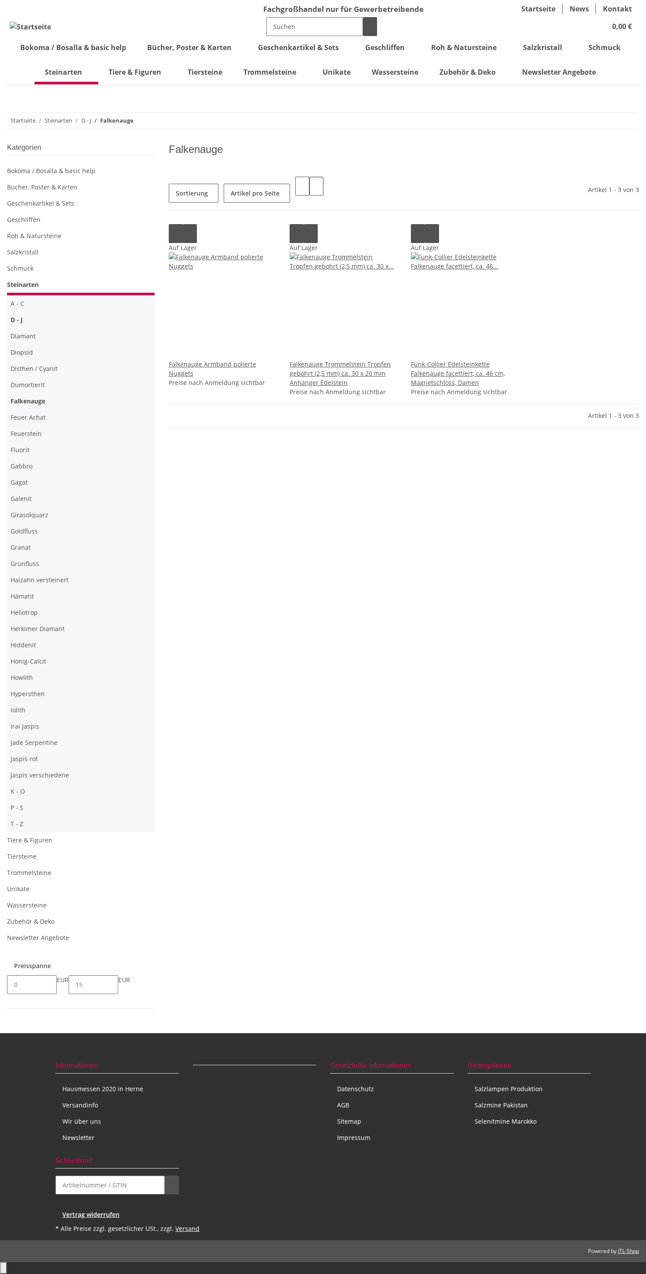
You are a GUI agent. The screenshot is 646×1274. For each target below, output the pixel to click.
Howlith (22, 677)
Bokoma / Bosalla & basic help (51, 171)
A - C (17, 303)
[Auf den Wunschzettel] (190, 233)
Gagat (19, 482)
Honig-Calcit (28, 661)
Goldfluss (24, 531)
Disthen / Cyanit (34, 368)
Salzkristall (23, 252)
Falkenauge (28, 401)
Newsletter (78, 1137)
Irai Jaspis (25, 726)
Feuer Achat (28, 417)
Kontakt (617, 9)
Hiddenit (23, 645)
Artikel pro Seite (255, 193)
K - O (18, 791)
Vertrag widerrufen (91, 1214)
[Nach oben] (3, 1268)
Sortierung (192, 193)
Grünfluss (25, 563)
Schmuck (20, 268)
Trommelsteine (29, 872)
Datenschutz (355, 1089)
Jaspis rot (24, 759)
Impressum (353, 1137)
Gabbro (22, 466)
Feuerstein (26, 433)
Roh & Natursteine (34, 236)
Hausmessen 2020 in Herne (102, 1089)
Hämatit (22, 596)
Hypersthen (28, 694)
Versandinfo (80, 1105)
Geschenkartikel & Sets (40, 203)
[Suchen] (370, 26)
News (579, 9)
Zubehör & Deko (30, 921)
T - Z (17, 824)
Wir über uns (81, 1121)
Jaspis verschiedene (40, 775)
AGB (343, 1105)
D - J (17, 320)
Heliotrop (24, 612)
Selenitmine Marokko (506, 1121)
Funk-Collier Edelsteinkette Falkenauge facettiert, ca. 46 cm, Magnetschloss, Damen (458, 373)
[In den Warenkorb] (172, 1185)
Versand (187, 1228)
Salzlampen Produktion (509, 1089)
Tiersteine (21, 856)
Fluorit (20, 450)
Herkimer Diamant (38, 628)
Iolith (18, 710)
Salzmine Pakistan (501, 1105)
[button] (582, 26)
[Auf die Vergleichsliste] (176, 233)
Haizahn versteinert (40, 580)
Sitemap (349, 1121)
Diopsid (22, 352)
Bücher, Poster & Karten (42, 187)
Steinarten (23, 284)
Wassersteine (27, 905)
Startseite (538, 9)
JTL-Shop (628, 1251)
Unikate (18, 889)
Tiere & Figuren (29, 840)
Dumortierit (28, 385)
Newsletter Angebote (38, 937)
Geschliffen (23, 219)
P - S (17, 807)
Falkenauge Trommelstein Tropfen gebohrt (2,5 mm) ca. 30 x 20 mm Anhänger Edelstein (340, 373)
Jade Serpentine (34, 742)
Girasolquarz (29, 515)
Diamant (23, 336)
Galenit (21, 498)
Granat (21, 547)
